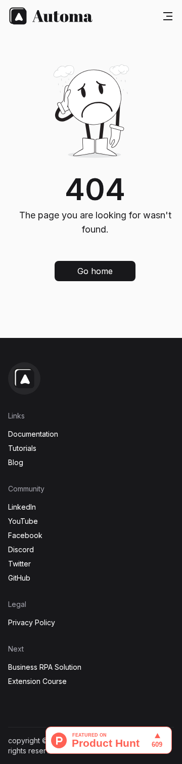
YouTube (23, 521)
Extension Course (37, 681)
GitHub (19, 578)
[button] (95, 271)
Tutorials (22, 448)
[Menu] (168, 16)
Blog (15, 462)
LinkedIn (22, 507)
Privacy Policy (31, 622)
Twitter (19, 563)
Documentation (33, 434)
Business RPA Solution (44, 667)
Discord (21, 549)
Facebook (25, 535)
